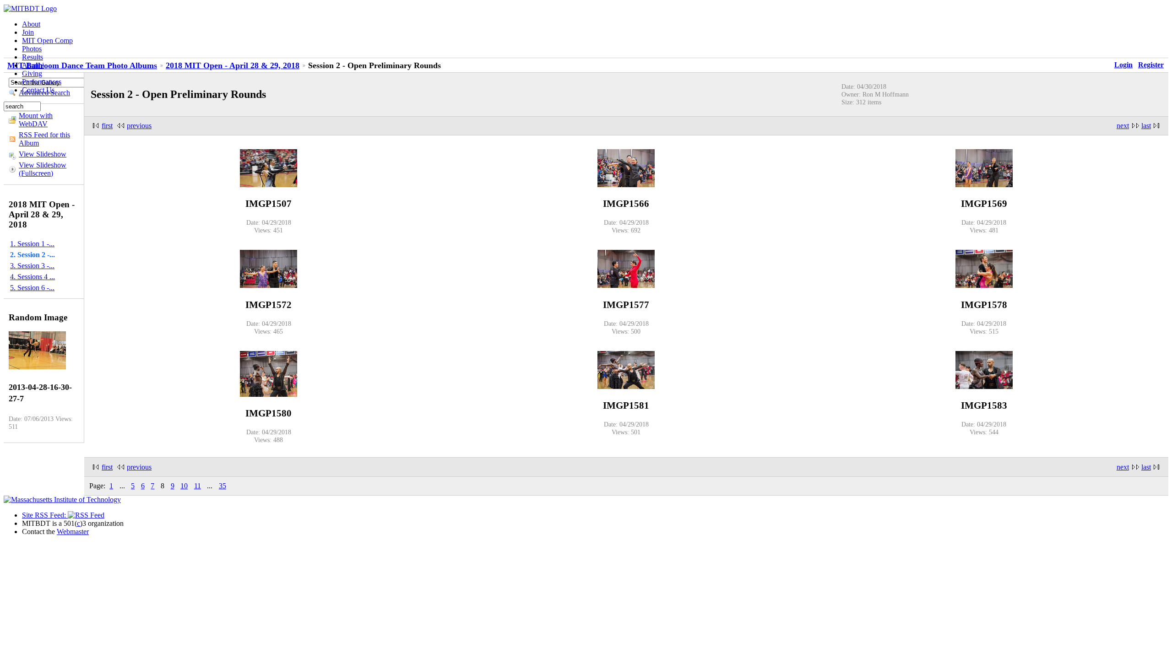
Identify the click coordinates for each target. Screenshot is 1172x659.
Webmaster (73, 531)
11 (197, 486)
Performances (41, 82)
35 (222, 486)
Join (28, 32)
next (1123, 126)
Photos (32, 49)
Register (1151, 65)
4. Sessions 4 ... (32, 277)
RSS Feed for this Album (44, 139)
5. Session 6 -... (32, 288)
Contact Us (38, 90)
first (107, 126)
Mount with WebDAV (36, 120)
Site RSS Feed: (45, 515)
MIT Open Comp (47, 40)
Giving (32, 73)
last (1146, 126)
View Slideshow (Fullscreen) (42, 169)
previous (139, 126)
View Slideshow (42, 154)
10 (184, 486)
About (31, 24)
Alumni (33, 65)
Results (32, 57)
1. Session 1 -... (32, 244)
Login (1123, 65)
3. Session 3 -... (32, 266)
